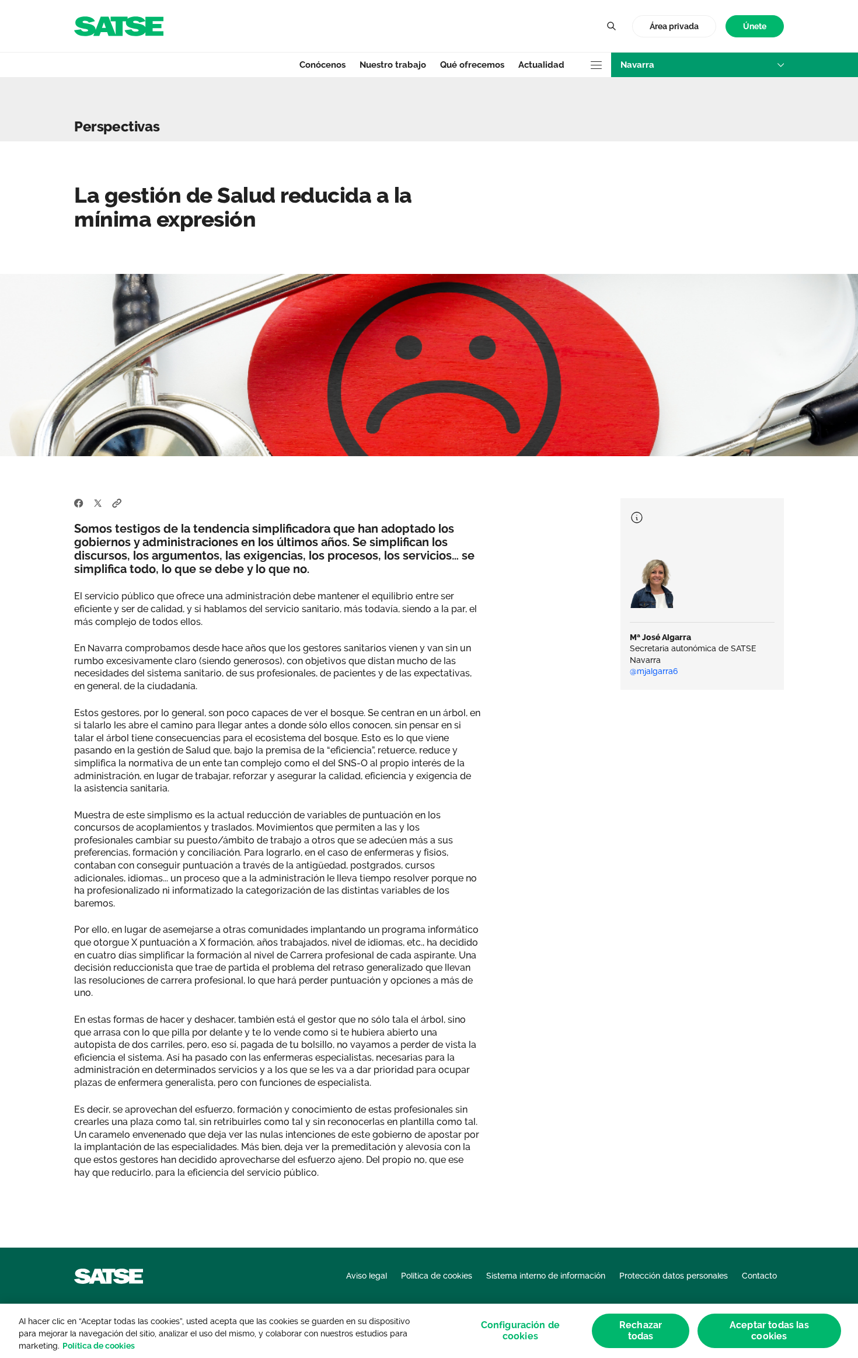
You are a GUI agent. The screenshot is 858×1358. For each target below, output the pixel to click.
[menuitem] (755, 26)
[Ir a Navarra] (118, 25)
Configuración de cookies (520, 1330)
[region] (429, 1331)
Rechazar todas (640, 1330)
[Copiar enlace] (117, 503)
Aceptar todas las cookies (769, 1330)
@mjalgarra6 (654, 671)
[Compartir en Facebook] (78, 503)
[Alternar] (611, 26)
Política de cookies (98, 1345)
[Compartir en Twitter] (98, 503)
